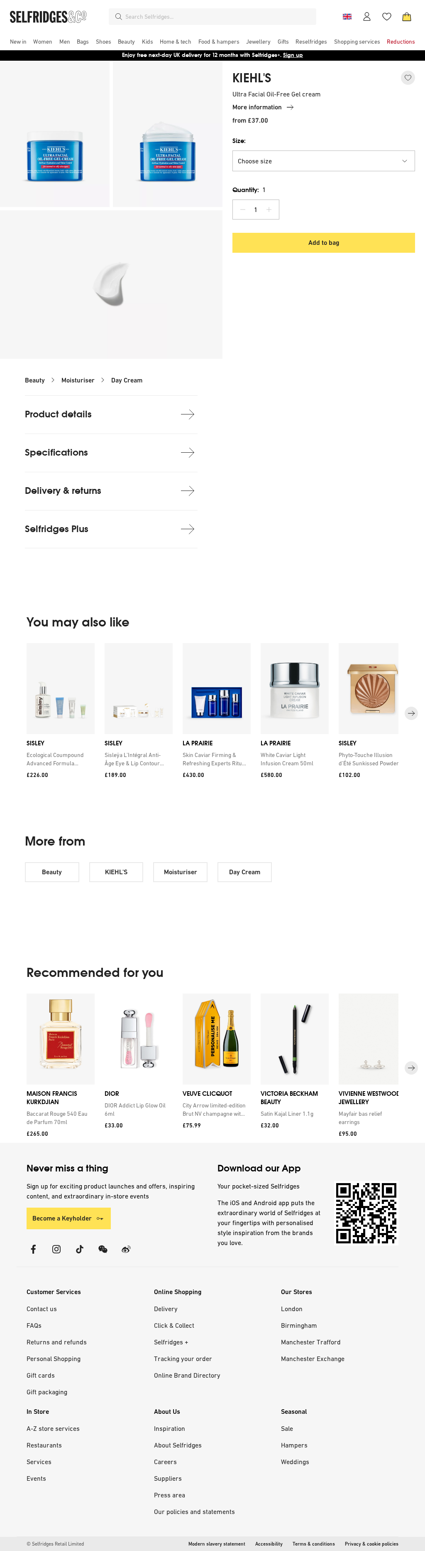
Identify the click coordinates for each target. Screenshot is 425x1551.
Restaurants (44, 1445)
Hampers (294, 1445)
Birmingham (299, 1325)
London (292, 1308)
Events (36, 1478)
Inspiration (169, 1428)
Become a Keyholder (62, 1218)
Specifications (56, 452)
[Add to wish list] (408, 78)
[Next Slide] (411, 713)
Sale (287, 1428)
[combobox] (219, 16)
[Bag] (406, 16)
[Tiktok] (79, 1254)
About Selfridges (178, 1445)
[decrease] (242, 209)
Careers (165, 1461)
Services (39, 1461)
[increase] (269, 209)
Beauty (35, 380)
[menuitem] (18, 41)
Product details (58, 414)
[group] (212, 713)
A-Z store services (53, 1428)
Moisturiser (78, 380)
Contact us (42, 1308)
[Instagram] (56, 1254)
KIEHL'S (251, 78)
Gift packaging (47, 1392)
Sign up (293, 55)
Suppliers (168, 1478)
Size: (239, 141)
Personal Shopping (54, 1358)
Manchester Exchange (312, 1358)
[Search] (118, 16)
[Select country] (347, 16)
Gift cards (41, 1375)
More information (257, 107)
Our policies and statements (194, 1511)
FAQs (34, 1325)
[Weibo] (126, 1254)
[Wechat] (103, 1254)
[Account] (367, 16)
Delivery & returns (63, 491)
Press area (169, 1495)
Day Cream (126, 380)
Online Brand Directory (187, 1375)
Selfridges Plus (56, 529)
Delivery (166, 1308)
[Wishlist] (387, 16)
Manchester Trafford (311, 1342)
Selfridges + (171, 1342)
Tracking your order (183, 1358)
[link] (59, 759)
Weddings (295, 1461)
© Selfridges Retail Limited (55, 1544)
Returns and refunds (57, 1342)
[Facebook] (33, 1254)
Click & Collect (174, 1325)
